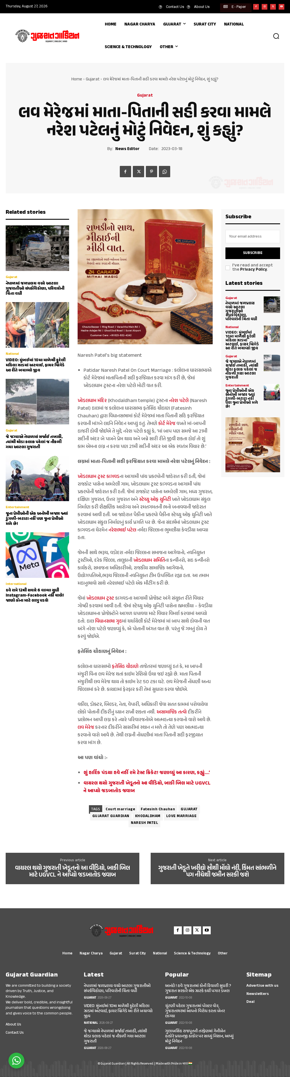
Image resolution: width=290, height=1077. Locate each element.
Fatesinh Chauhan (158, 809)
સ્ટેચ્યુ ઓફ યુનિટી (155, 500)
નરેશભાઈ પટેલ (122, 530)
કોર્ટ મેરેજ (166, 424)
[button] (276, 36)
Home (76, 79)
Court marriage (120, 809)
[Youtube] (281, 7)
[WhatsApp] (164, 171)
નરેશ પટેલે (179, 401)
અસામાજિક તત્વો (172, 712)
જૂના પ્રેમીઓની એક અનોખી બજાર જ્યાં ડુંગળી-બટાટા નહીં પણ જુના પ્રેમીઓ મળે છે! (37, 518)
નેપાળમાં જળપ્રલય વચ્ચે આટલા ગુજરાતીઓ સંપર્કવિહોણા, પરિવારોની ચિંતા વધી (35, 288)
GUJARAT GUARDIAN (110, 816)
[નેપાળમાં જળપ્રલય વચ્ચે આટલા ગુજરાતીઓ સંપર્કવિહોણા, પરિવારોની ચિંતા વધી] (37, 248)
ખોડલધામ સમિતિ (149, 561)
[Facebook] (256, 7)
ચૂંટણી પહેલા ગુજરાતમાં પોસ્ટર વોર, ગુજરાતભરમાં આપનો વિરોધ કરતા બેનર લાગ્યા (195, 1011)
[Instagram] (264, 7)
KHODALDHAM (148, 816)
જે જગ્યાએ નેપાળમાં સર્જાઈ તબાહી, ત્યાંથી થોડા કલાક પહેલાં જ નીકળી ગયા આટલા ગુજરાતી (34, 442)
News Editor (127, 149)
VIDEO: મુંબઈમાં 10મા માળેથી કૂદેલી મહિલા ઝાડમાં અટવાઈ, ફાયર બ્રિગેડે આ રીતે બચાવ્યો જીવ (35, 365)
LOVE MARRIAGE (181, 816)
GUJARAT (189, 809)
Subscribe (253, 253)
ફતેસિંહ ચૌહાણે (125, 667)
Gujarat (92, 79)
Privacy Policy (253, 269)
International (16, 584)
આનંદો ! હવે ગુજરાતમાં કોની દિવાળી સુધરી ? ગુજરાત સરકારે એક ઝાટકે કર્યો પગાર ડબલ (198, 988)
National (12, 354)
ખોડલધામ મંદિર (92, 401)
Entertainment (17, 507)
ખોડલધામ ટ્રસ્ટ (100, 598)
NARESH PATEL (144, 823)
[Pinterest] (151, 171)
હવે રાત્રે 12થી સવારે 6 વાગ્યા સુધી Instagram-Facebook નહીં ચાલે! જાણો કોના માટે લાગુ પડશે (35, 595)
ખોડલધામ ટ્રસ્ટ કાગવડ (99, 477)
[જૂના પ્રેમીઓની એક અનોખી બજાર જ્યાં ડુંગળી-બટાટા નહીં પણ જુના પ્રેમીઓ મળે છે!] (37, 478)
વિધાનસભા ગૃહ (108, 621)
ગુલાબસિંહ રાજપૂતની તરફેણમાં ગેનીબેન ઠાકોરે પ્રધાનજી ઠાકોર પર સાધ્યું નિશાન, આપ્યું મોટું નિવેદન (199, 1036)
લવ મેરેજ (86, 728)
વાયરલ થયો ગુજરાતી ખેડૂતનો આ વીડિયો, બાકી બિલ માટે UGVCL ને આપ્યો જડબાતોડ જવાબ (72, 872)
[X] (273, 7)
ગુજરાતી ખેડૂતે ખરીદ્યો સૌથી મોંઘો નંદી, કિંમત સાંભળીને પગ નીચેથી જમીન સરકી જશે (217, 872)
